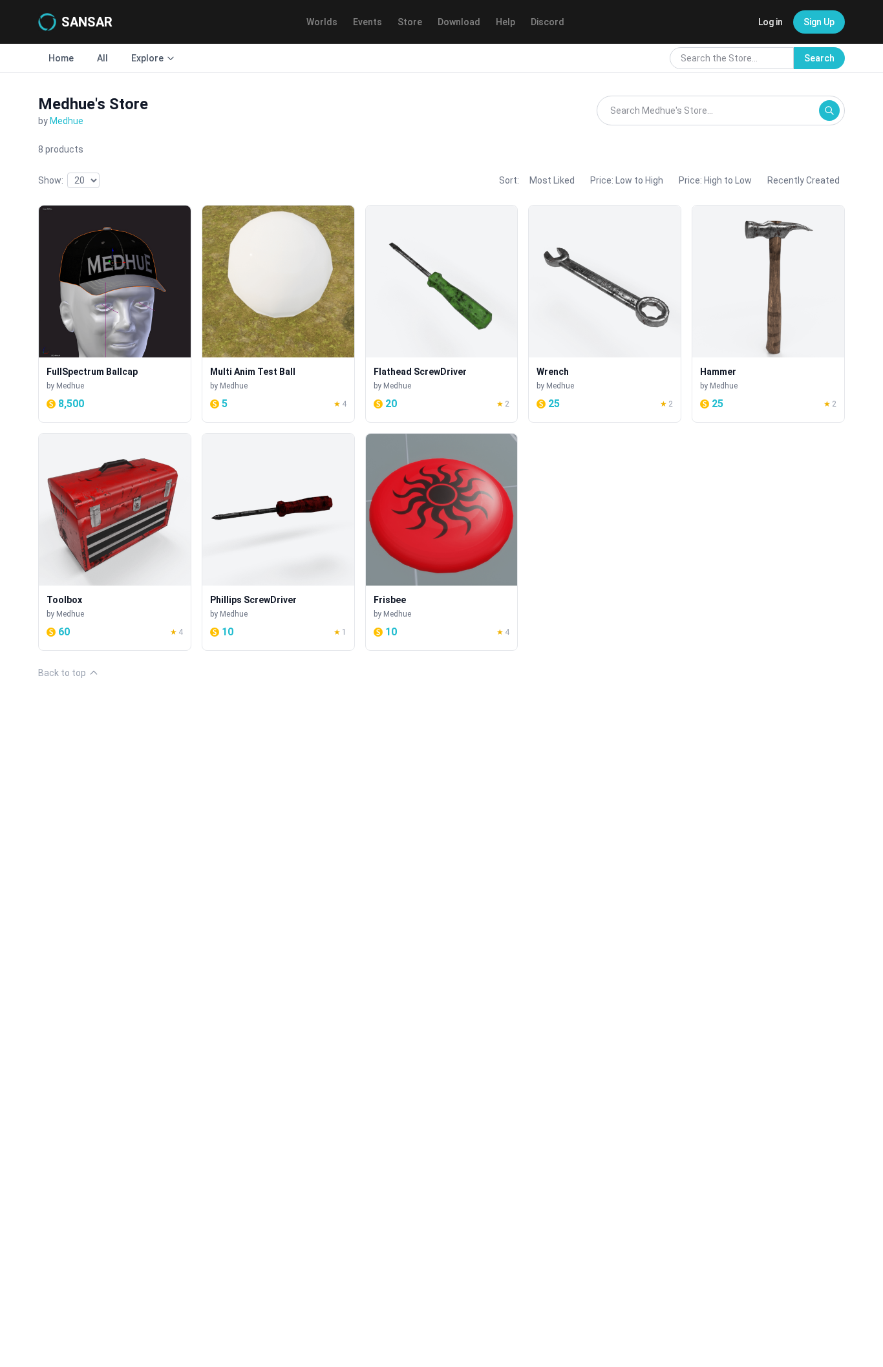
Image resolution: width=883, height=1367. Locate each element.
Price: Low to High (626, 180)
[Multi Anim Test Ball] (278, 314)
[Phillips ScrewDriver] (278, 542)
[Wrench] (605, 314)
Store (410, 22)
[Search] (829, 110)
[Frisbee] (442, 542)
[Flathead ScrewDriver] (442, 314)
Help (505, 22)
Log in (770, 22)
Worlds (321, 22)
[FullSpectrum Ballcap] (115, 314)
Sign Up (819, 22)
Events (367, 22)
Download (459, 22)
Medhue (66, 121)
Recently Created (803, 180)
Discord (547, 22)
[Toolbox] (115, 542)
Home (61, 58)
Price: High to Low (715, 180)
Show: (50, 180)
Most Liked (552, 180)
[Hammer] (768, 314)
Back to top (62, 673)
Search (819, 58)
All (102, 58)
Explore (147, 58)
